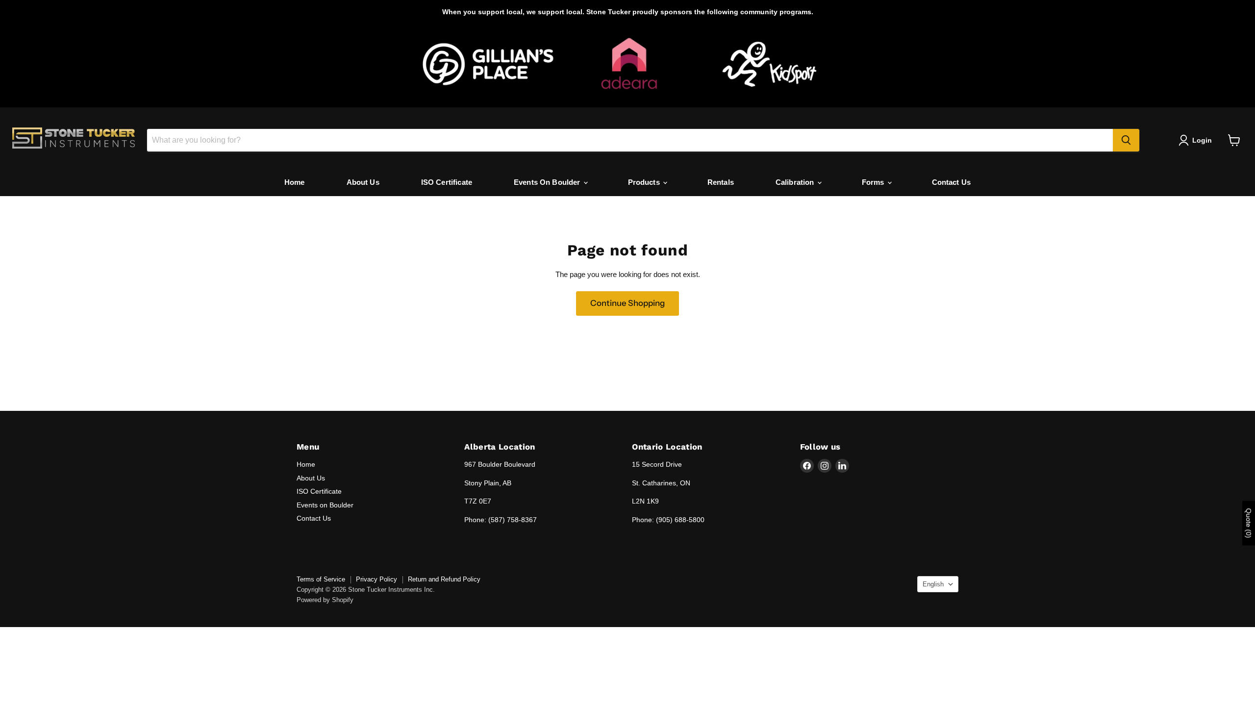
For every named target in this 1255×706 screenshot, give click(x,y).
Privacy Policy (376, 579)
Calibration (796, 182)
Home (294, 182)
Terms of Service (321, 579)
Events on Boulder (325, 505)
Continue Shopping (627, 303)
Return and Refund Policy (444, 579)
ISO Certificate (446, 182)
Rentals (720, 182)
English (933, 584)
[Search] (1126, 140)
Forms (874, 182)
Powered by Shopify (325, 600)
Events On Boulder (548, 182)
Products (645, 182)
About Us (363, 182)
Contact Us (951, 182)
